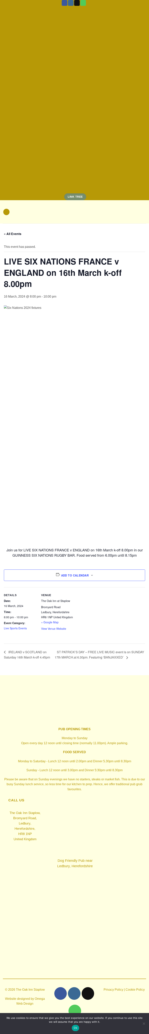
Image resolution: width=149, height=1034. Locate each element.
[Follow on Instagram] (71, 3)
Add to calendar (75, 575)
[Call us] (83, 3)
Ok (75, 1027)
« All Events (12, 233)
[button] (6, 212)
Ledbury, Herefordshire (75, 866)
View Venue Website (53, 629)
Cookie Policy (135, 989)
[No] (143, 1025)
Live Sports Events (15, 628)
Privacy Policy (113, 989)
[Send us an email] (77, 3)
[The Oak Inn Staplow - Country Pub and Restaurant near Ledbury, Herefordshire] (74, 211)
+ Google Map (50, 622)
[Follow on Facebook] (64, 3)
